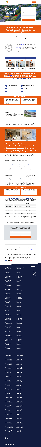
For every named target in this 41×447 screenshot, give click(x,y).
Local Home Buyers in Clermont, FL (19, 431)
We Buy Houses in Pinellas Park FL (8, 326)
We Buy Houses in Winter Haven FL (8, 335)
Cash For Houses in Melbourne (18, 297)
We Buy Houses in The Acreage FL (8, 345)
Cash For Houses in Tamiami (18, 324)
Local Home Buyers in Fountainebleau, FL (19, 402)
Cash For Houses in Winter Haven (18, 335)
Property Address (24, 13)
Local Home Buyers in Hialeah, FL (18, 356)
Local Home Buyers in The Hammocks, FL (19, 401)
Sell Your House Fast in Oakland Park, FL (8, 418)
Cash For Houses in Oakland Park (18, 334)
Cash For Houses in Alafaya (18, 294)
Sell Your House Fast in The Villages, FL (8, 383)
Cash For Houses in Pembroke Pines (19, 276)
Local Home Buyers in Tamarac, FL (19, 392)
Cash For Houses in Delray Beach (18, 306)
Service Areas (34, 274)
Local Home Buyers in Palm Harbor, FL (19, 397)
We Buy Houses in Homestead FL (8, 305)
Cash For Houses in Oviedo (18, 340)
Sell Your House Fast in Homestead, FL (8, 389)
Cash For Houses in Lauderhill (18, 303)
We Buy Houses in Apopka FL (7, 327)
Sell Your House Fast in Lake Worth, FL (8, 432)
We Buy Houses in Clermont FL (7, 347)
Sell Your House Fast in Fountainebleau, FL (8, 402)
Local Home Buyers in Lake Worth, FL (19, 432)
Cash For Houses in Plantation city (19, 290)
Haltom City (22, 44)
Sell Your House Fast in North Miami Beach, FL (9, 423)
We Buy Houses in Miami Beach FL (8, 293)
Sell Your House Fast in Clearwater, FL (8, 365)
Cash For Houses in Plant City (18, 344)
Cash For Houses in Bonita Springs (19, 319)
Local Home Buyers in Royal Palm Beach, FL (19, 426)
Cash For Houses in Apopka (18, 327)
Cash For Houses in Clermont (18, 347)
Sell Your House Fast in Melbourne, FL (8, 381)
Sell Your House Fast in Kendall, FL (8, 385)
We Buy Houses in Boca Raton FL (8, 288)
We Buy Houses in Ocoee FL (7, 330)
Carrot (13, 444)
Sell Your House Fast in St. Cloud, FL (8, 409)
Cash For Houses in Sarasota (18, 322)
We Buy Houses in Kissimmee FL (8, 302)
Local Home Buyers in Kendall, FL (18, 385)
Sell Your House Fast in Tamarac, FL (8, 392)
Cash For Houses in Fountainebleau (19, 318)
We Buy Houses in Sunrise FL (7, 289)
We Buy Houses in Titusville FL (7, 331)
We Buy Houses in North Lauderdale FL (8, 336)
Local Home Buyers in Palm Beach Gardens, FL (20, 407)
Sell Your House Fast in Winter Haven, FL (8, 419)
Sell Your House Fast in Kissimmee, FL (8, 386)
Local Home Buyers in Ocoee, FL (18, 414)
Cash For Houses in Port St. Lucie (18, 273)
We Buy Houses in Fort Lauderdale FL (8, 275)
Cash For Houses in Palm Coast (18, 292)
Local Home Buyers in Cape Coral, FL (19, 358)
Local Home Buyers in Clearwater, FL (19, 365)
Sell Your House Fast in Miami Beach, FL (8, 377)
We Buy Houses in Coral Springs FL (8, 279)
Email (29, 16)
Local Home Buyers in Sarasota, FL (19, 406)
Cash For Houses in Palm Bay (18, 282)
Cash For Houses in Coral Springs (18, 279)
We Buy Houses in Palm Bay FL (7, 282)
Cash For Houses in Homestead (18, 305)
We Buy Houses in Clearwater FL (8, 281)
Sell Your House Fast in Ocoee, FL (8, 414)
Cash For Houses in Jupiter (18, 309)
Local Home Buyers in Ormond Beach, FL (19, 421)
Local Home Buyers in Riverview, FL (19, 375)
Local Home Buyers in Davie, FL (18, 371)
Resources (35, 270)
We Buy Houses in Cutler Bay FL (7, 338)
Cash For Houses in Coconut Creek (19, 315)
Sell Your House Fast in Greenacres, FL (8, 425)
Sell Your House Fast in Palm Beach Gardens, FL (9, 407)
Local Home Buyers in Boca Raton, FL (19, 372)
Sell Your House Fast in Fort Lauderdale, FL (8, 359)
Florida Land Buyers (34, 275)
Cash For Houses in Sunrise (18, 289)
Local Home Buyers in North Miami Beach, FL (19, 423)
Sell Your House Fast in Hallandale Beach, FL (9, 427)
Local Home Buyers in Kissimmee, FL (19, 386)
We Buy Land (35, 273)
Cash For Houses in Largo (18, 296)
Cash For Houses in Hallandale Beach (19, 343)
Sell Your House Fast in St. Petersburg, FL (8, 355)
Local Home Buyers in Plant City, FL (19, 428)
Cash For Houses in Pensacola (18, 328)
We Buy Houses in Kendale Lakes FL (8, 321)
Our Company (25, 2)
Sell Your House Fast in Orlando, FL (8, 354)
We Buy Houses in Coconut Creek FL (8, 315)
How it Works (20, 2)
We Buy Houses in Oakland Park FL (8, 334)
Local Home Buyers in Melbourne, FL (19, 381)
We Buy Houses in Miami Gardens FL (8, 286)
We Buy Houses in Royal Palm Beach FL (8, 342)
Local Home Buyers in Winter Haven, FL (19, 419)
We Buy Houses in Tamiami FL (7, 324)
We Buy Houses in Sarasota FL (7, 322)
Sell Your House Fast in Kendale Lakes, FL (8, 405)
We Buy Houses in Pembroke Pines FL (8, 276)
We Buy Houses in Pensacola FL (7, 328)
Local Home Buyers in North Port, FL (19, 388)
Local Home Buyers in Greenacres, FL (19, 425)
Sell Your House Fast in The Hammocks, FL (8, 401)
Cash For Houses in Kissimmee (18, 302)
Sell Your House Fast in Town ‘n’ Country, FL (9, 379)
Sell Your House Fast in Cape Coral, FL (8, 358)
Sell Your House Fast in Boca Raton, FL (8, 372)
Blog (35, 272)
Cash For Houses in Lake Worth (18, 348)
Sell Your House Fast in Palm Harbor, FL (8, 397)
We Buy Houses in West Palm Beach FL (8, 285)
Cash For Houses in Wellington (18, 311)
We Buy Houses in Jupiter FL (7, 309)
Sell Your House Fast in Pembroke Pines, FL (8, 360)
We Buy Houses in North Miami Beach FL (8, 339)
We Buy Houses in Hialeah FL (7, 272)
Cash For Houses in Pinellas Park (18, 326)
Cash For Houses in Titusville (18, 331)
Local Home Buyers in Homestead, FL (19, 389)
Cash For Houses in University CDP (19, 332)
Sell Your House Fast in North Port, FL (8, 388)
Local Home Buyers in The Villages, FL (19, 383)
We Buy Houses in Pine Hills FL (7, 300)
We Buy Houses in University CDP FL (8, 332)
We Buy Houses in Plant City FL (7, 344)
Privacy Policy (34, 271)
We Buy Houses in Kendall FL (7, 301)
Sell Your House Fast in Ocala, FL (8, 400)
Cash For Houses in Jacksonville (18, 268)
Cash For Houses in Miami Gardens (19, 286)
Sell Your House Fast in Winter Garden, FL (8, 417)
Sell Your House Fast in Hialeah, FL (8, 356)
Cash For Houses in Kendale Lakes (19, 321)
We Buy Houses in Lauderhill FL (7, 303)
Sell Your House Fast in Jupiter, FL (8, 393)
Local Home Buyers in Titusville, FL (19, 415)
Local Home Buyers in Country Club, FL (19, 413)
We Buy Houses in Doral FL (7, 310)
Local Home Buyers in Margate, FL (19, 404)
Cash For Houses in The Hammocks (19, 317)
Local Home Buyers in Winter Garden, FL (19, 417)
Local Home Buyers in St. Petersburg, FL (19, 355)
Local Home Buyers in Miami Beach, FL (19, 377)
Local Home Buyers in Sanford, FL (19, 398)
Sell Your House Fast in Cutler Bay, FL (8, 422)
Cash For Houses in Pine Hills (18, 300)
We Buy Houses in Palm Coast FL (8, 292)
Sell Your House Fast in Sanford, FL (8, 398)
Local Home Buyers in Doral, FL (18, 394)
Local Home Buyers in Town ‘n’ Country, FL (19, 379)
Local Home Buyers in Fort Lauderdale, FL (19, 359)
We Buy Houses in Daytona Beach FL (8, 307)
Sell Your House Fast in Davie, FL (8, 371)
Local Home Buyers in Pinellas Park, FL (19, 410)
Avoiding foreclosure (18, 47)
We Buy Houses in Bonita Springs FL (8, 319)
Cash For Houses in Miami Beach (18, 293)
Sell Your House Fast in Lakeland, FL (8, 367)
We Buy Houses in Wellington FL (7, 311)
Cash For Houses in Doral (18, 310)
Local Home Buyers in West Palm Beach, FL (19, 369)
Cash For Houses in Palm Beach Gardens (19, 323)
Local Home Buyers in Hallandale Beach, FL (19, 427)
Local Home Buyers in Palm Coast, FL (19, 376)
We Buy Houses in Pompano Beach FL (8, 284)
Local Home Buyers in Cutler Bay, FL (19, 422)
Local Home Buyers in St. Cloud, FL (19, 409)
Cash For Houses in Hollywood (18, 277)
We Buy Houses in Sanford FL (7, 314)
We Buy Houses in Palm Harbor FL (8, 313)
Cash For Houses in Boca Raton (18, 288)
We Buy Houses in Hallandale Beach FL (8, 343)
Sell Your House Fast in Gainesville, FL (8, 362)
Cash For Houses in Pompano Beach (19, 284)
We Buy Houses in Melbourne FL (7, 297)
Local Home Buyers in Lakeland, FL (19, 367)
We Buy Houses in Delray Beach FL (8, 306)
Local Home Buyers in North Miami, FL (19, 396)
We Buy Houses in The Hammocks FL (8, 317)
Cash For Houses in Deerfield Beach (19, 298)
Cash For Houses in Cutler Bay (18, 338)
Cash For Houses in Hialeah (18, 272)
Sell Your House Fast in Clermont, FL (8, 431)
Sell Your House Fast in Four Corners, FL (8, 430)
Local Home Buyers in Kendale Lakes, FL (19, 405)
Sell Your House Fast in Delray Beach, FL (8, 390)
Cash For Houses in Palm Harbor (18, 313)
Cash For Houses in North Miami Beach (19, 339)
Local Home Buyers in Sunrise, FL (18, 373)
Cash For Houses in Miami (18, 269)
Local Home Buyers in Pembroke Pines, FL (19, 360)
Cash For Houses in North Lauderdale (19, 336)
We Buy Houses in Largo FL (7, 296)
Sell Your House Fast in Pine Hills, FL (8, 384)
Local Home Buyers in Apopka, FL (19, 411)
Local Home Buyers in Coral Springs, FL (19, 363)
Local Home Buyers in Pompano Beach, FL (19, 368)
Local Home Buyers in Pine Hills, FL (19, 384)
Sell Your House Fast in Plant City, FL (8, 428)
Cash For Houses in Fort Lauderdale (19, 275)
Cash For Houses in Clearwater (18, 281)
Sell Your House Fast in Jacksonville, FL (8, 352)
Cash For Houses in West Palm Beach (19, 285)
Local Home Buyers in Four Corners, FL (19, 430)
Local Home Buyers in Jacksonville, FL (19, 352)
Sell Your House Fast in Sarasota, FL (8, 406)
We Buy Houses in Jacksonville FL (8, 268)
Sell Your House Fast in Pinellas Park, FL (8, 410)
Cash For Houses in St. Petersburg (19, 271)
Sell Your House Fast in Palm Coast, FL (8, 376)
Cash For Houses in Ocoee (18, 330)
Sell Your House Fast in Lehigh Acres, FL (8, 364)
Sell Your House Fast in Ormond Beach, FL (8, 421)
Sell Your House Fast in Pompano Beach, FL (8, 368)
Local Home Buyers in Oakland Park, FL (19, 418)
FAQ (28, 2)
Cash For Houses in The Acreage (18, 345)
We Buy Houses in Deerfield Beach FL (8, 298)
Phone (23, 16)
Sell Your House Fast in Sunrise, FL (8, 373)
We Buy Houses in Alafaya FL (7, 294)
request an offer (9, 75)
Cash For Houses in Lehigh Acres (18, 280)
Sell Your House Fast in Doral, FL (7, 394)
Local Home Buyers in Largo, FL (18, 380)
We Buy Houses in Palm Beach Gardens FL (8, 323)
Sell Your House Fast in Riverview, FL (8, 375)
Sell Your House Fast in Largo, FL (8, 380)
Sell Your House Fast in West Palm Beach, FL (9, 369)
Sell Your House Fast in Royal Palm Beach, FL (9, 426)
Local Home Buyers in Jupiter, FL (18, 393)
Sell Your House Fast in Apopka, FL (8, 411)
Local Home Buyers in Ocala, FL (18, 400)
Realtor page (32, 249)
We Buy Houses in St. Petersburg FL (8, 271)
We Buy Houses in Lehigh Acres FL (8, 280)
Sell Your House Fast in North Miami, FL (8, 396)
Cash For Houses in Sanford (18, 314)
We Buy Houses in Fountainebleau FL (8, 318)
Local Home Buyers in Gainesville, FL (19, 362)
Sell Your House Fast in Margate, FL (8, 404)
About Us (30, 2)
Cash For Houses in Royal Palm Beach (19, 342)
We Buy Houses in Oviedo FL (7, 340)
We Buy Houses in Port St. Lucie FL (8, 273)
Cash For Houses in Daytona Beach (19, 307)
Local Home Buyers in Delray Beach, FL (19, 390)
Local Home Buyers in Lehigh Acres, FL (19, 364)
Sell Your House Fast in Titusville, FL (8, 415)
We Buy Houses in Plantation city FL (8, 290)
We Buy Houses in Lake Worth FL (8, 348)
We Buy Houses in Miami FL (7, 269)
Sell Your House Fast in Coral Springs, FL (8, 363)
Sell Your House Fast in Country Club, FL (8, 413)
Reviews (23, 2)
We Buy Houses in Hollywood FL (7, 277)
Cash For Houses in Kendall (18, 301)
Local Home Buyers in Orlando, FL (19, 354)
